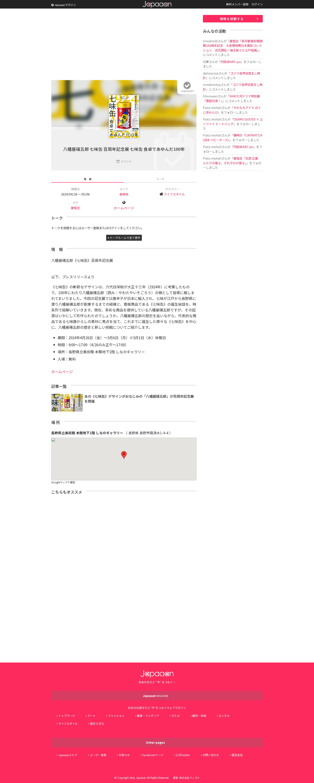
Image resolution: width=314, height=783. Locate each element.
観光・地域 (199, 716)
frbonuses (210, 96)
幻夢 (206, 61)
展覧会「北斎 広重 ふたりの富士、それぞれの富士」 (232, 160)
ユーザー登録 (98, 755)
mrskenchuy (212, 84)
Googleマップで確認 (63, 482)
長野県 (123, 194)
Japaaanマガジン (65, 5)
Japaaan (157, 4)
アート (91, 716)
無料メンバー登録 (237, 4)
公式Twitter (183, 755)
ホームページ (124, 207)
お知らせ (124, 755)
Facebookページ (152, 755)
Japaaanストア (67, 755)
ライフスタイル (174, 194)
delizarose (210, 73)
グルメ (176, 716)
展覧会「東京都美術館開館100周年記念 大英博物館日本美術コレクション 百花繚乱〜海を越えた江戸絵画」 (233, 45)
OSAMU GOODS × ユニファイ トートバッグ (233, 121)
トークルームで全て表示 (124, 238)
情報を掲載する (232, 18)
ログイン (257, 4)
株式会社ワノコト (189, 777)
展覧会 (75, 207)
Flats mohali (212, 107)
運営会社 (237, 755)
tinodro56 (210, 41)
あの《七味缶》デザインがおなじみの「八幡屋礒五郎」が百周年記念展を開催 (139, 399)
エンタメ (224, 716)
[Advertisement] (124, 45)
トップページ (66, 716)
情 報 (87, 179)
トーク (160, 179)
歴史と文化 (97, 723)
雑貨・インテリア (148, 716)
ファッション (116, 716)
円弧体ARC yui (231, 61)
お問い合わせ (210, 755)
